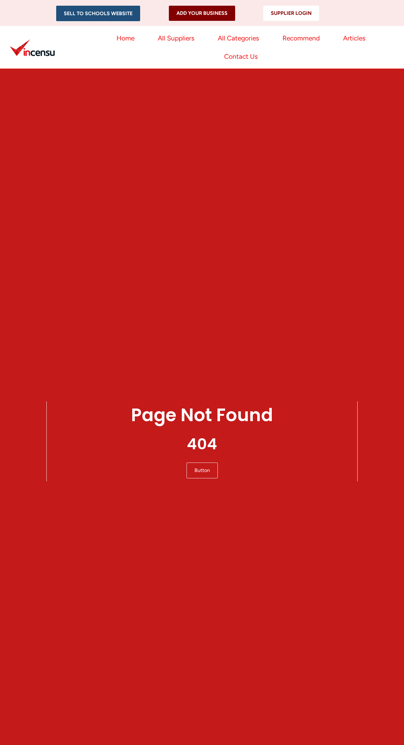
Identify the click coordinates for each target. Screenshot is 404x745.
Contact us (241, 56)
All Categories (238, 38)
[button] (98, 13)
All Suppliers (176, 38)
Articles (354, 38)
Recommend (301, 38)
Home (125, 38)
